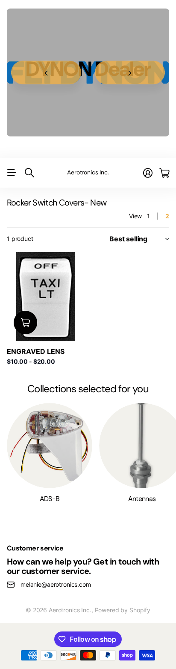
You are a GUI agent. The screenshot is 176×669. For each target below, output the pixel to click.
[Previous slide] (46, 72)
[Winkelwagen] (164, 173)
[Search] (29, 172)
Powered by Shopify (122, 610)
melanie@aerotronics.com (56, 584)
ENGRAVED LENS (36, 351)
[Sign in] (148, 173)
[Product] (46, 296)
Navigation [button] (11, 172)
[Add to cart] (25, 322)
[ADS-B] (49, 445)
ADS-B (50, 498)
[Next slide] (130, 72)
